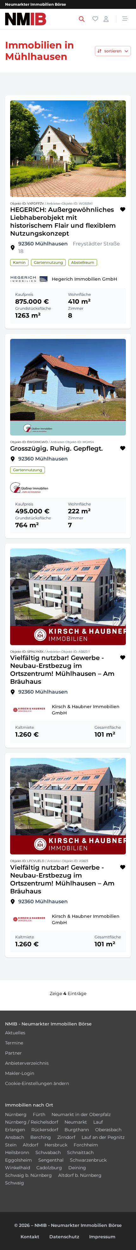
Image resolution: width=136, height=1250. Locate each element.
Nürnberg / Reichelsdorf (31, 1122)
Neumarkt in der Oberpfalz (81, 1114)
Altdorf (30, 1145)
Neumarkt (76, 1122)
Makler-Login (19, 1073)
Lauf (98, 1122)
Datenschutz (64, 1237)
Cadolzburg (49, 1168)
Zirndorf (66, 1137)
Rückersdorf (44, 1130)
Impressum (102, 1237)
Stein (10, 1145)
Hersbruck (56, 1145)
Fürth (39, 1114)
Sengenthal (51, 1160)
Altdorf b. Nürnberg (80, 1175)
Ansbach (14, 1137)
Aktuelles (15, 1033)
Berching (40, 1137)
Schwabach (48, 1152)
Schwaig (14, 1183)
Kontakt (30, 1237)
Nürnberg (16, 1114)
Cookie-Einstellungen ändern (37, 1083)
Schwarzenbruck (88, 1160)
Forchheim (86, 1145)
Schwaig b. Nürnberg (28, 1175)
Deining (77, 1168)
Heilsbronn (17, 1152)
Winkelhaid (17, 1168)
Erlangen (15, 1130)
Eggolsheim (18, 1160)
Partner (13, 1053)
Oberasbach (108, 1130)
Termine (14, 1043)
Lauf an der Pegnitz (103, 1137)
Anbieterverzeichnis (27, 1063)
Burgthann (77, 1130)
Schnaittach (80, 1152)
